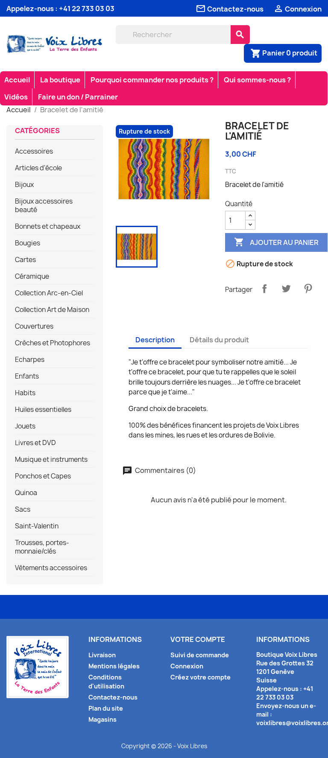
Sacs (22, 509)
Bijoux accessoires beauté (44, 205)
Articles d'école (38, 168)
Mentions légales (114, 666)
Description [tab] (155, 339)
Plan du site (105, 708)
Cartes (25, 260)
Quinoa (26, 493)
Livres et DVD (35, 443)
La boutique (60, 80)
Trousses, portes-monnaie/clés (42, 547)
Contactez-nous (113, 697)
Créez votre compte (200, 677)
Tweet (286, 288)
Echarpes (29, 360)
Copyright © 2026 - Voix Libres (164, 746)
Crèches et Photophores (52, 343)
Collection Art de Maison (52, 310)
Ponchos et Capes (43, 476)
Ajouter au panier (276, 242)
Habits (25, 393)
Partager (264, 288)
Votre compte (197, 639)
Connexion (186, 666)
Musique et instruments (51, 459)
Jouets (25, 426)
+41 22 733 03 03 (86, 8)
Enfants (27, 376)
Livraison (102, 655)
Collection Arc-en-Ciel (49, 293)
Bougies (27, 243)
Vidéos (16, 97)
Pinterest (307, 288)
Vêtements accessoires (51, 568)
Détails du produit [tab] (219, 339)
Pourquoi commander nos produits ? (152, 80)
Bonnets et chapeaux (47, 226)
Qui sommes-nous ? (257, 80)
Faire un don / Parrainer (78, 97)
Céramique (32, 276)
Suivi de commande (199, 655)
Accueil (17, 80)
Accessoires (34, 151)
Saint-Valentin (37, 526)
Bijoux (24, 185)
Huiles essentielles (43, 409)
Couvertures (34, 326)
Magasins (102, 719)
